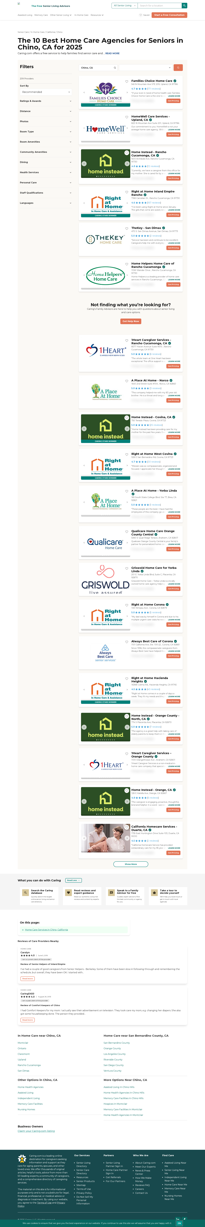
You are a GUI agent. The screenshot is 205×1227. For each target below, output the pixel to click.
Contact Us (141, 1193)
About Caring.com (145, 1163)
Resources (82, 1177)
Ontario (22, 1048)
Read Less (72, 880)
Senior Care (23, 32)
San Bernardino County (117, 1043)
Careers (139, 1189)
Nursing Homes (26, 1109)
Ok (179, 1223)
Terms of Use (44, 1202)
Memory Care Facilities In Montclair (123, 1109)
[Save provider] (126, 81)
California (50, 32)
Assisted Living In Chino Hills (119, 1087)
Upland (22, 1059)
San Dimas (23, 1070)
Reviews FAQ (142, 1185)
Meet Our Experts (145, 1166)
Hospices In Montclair (115, 1104)
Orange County (112, 1048)
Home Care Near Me (176, 1184)
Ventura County (112, 1070)
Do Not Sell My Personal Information (84, 1200)
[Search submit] (178, 67)
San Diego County (114, 1065)
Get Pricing (173, 101)
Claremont (24, 1054)
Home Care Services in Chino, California (46, 929)
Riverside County (113, 1059)
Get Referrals (113, 1177)
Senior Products (85, 1181)
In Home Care (37, 32)
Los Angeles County (115, 1054)
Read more (27, 979)
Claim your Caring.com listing (36, 1131)
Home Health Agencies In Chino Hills (124, 1092)
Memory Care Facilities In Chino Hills (123, 1098)
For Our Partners (115, 1181)
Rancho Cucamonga (29, 1065)
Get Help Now (131, 321)
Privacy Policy (84, 1193)
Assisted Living (25, 1092)
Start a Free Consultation (169, 15)
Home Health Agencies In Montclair (123, 1115)
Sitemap (81, 1185)
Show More (131, 864)
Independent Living (29, 1098)
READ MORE (112, 53)
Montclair (23, 1043)
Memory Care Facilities (30, 1104)
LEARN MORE (174, 96)
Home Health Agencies (30, 1087)
